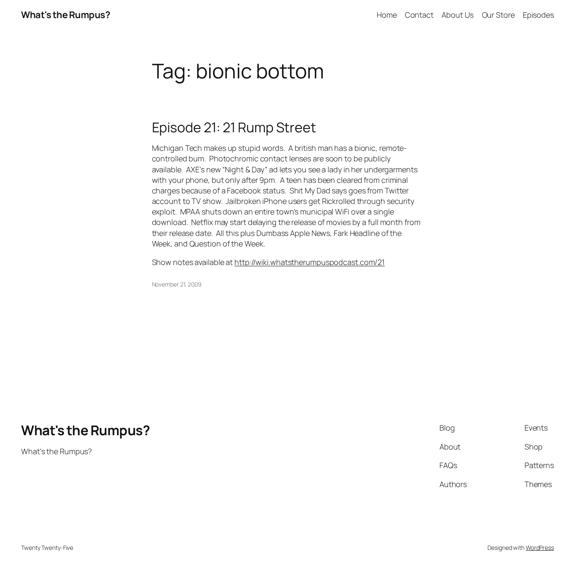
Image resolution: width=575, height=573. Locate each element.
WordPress (540, 548)
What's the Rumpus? (65, 14)
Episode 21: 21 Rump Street (234, 127)
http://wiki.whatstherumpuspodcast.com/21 (309, 262)
